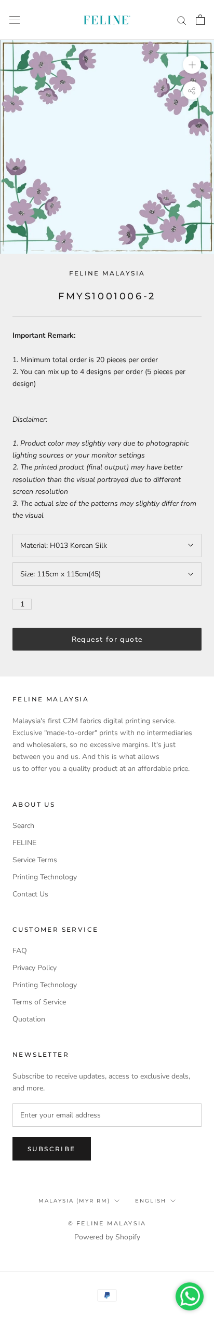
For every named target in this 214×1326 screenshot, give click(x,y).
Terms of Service (39, 1002)
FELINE (24, 843)
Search (23, 826)
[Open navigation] (14, 20)
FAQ (19, 951)
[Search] (181, 20)
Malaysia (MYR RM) (74, 1200)
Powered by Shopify (107, 1237)
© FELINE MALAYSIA (107, 1223)
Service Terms (34, 860)
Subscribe (52, 1149)
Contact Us (30, 894)
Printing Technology (44, 877)
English (150, 1200)
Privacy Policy (34, 968)
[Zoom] (192, 65)
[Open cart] (200, 20)
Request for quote (107, 639)
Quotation (28, 1019)
